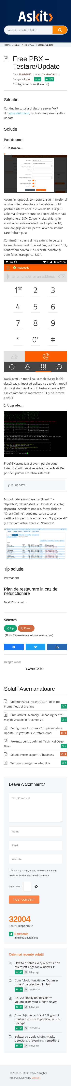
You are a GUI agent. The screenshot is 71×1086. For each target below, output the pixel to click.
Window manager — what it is (30, 763)
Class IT (36, 1077)
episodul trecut (19, 113)
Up (12, 628)
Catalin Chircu (49, 74)
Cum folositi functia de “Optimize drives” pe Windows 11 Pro (37, 982)
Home (7, 44)
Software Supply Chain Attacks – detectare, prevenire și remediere (37, 1038)
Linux (17, 44)
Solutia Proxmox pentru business (32, 755)
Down (28, 628)
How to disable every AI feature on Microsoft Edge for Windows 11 (37, 965)
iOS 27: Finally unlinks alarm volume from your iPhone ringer (36, 1000)
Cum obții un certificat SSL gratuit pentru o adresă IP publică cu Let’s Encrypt (37, 1019)
